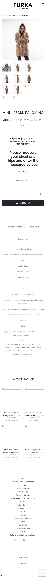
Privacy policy (23, 485)
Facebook (23, 563)
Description (23, 239)
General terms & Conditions (23, 482)
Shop (9, 15)
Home (4, 15)
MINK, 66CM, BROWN (12, 412)
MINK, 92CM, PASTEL (11, 450)
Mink (37, 227)
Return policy (23, 492)
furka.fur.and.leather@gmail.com (23, 535)
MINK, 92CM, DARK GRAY (34, 412)
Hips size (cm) (22, 180)
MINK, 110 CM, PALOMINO (34, 450)
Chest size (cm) (22, 171)
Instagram (23, 568)
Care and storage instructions (23, 498)
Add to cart (25, 203)
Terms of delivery (23, 495)
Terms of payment (23, 488)
